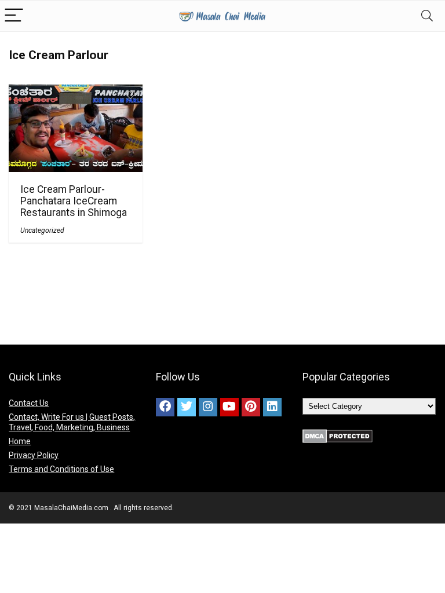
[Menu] (14, 16)
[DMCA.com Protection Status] (337, 434)
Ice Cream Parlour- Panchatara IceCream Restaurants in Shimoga (73, 201)
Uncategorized (42, 230)
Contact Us (29, 403)
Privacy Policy (34, 455)
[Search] (427, 16)
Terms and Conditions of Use (61, 469)
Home (20, 441)
